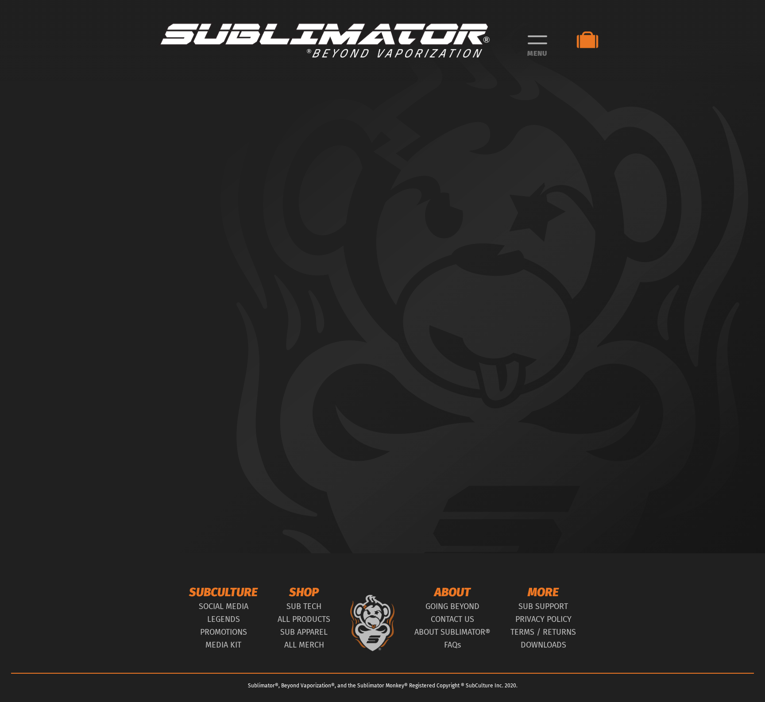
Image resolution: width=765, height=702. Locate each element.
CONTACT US (452, 619)
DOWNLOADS (543, 645)
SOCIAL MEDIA (223, 606)
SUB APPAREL (304, 632)
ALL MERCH (304, 645)
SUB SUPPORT (543, 606)
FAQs (452, 645)
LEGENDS (223, 619)
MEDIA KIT (223, 645)
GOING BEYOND (452, 606)
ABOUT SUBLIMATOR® (452, 632)
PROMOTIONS (223, 632)
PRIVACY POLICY (543, 619)
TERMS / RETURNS (543, 632)
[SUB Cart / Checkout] (591, 39)
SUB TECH (303, 606)
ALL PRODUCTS (304, 619)
